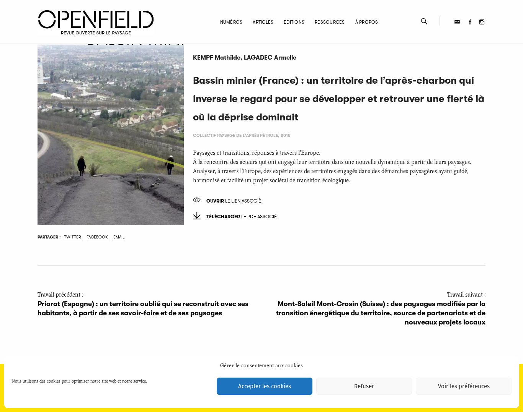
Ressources (330, 22)
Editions (294, 22)
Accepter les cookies (264, 386)
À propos (366, 22)
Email (119, 237)
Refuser (364, 386)
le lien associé (233, 201)
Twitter (72, 237)
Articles (263, 22)
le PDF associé (241, 216)
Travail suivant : (380, 309)
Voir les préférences (464, 386)
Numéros (231, 22)
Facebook (97, 237)
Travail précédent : (143, 304)
